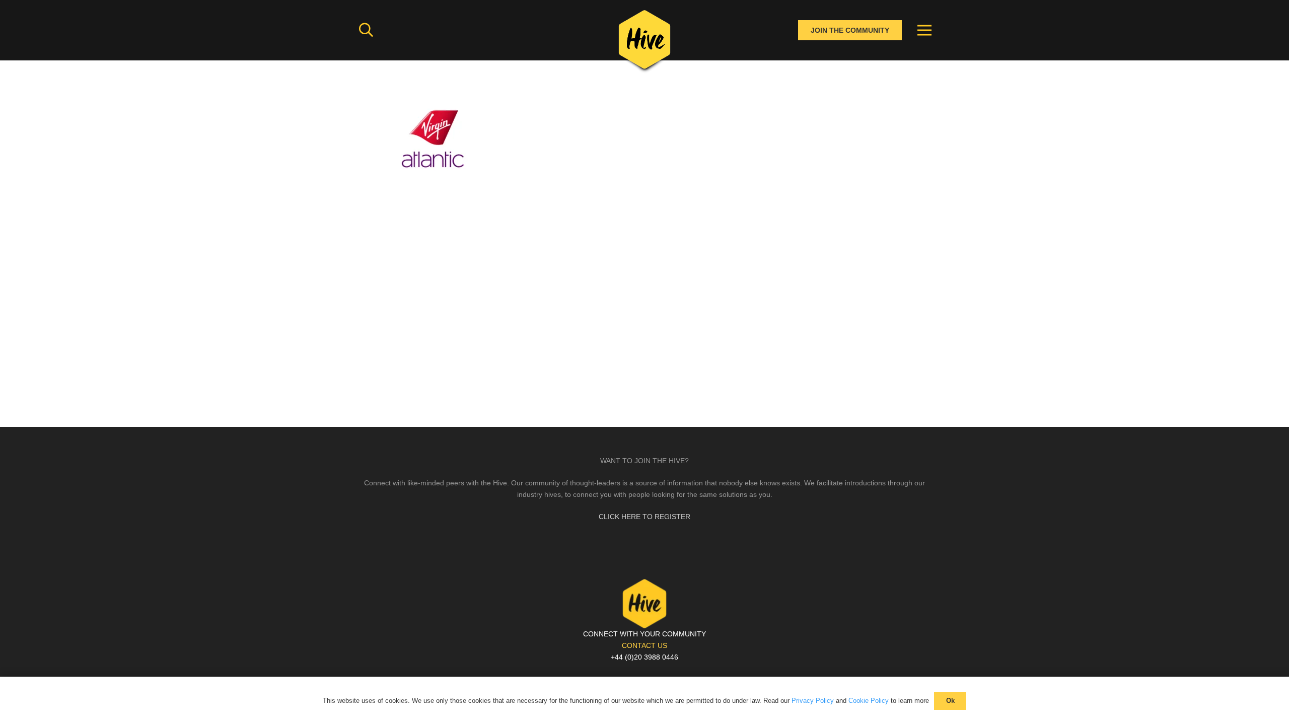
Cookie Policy (868, 700)
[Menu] (924, 30)
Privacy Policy (813, 700)
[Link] (644, 43)
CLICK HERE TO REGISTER (644, 517)
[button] (366, 30)
